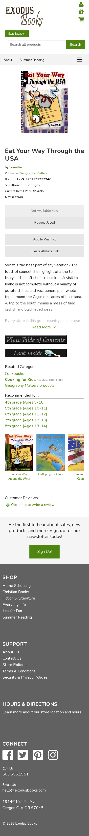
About (8, 59)
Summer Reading (32, 59)
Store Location (16, 34)
